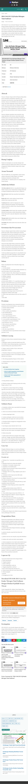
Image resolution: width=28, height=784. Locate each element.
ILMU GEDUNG (18, 718)
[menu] (3, 9)
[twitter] (9, 640)
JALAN (4, 721)
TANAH (4, 726)
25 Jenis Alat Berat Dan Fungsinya (11, 369)
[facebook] (4, 640)
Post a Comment (9, 21)
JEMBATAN (12, 721)
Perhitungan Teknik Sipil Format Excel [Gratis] (14, 745)
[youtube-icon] (14, 5)
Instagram (10, 620)
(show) (9, 86)
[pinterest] (14, 640)
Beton (4, 718)
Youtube (15, 620)
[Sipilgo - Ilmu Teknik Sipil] (14, 2)
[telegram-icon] (16, 5)
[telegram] (24, 640)
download (21, 603)
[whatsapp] (19, 640)
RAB (17, 723)
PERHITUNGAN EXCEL (8, 723)
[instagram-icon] (12, 5)
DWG (11, 718)
